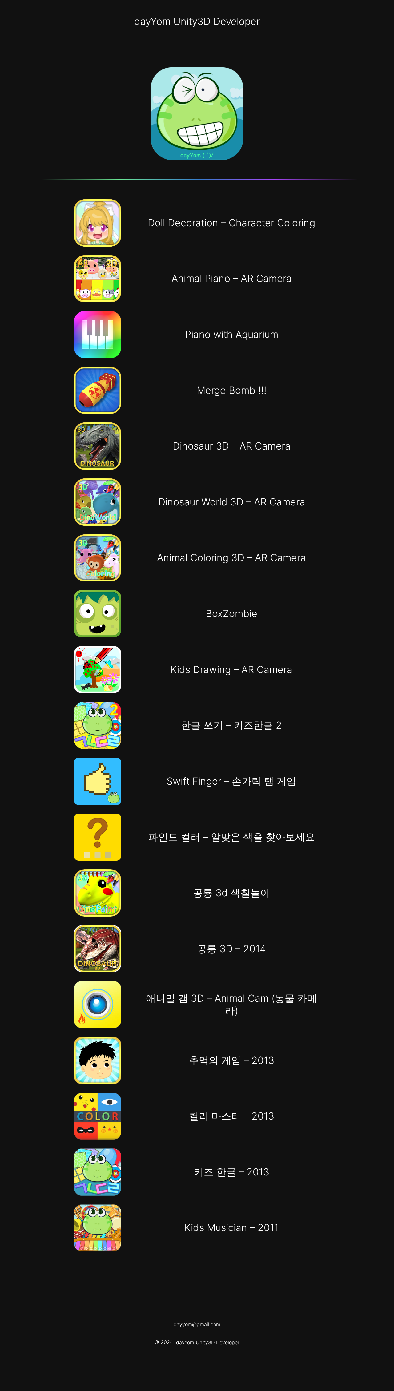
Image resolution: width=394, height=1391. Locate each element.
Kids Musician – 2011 (231, 1228)
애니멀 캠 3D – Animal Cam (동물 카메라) (231, 1004)
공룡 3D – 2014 (231, 949)
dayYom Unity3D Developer (197, 21)
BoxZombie (231, 614)
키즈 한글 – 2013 (231, 1172)
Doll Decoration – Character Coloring (231, 223)
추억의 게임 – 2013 (231, 1060)
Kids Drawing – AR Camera (231, 670)
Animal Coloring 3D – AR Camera (231, 558)
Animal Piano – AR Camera (231, 278)
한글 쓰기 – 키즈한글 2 (231, 725)
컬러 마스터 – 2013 (231, 1116)
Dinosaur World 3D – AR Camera (231, 502)
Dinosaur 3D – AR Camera (232, 446)
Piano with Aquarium (231, 334)
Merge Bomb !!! (232, 390)
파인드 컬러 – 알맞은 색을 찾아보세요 (231, 837)
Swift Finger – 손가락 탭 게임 (231, 781)
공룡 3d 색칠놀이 (231, 893)
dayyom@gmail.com (197, 1324)
